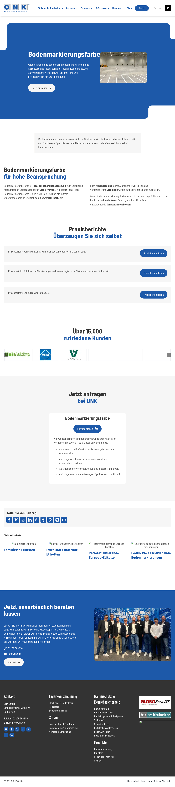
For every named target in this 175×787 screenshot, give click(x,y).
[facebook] (11, 729)
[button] (6, 355)
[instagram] (17, 729)
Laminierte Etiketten (19, 550)
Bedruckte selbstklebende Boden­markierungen (151, 555)
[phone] (11, 735)
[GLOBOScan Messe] (155, 697)
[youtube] (6, 729)
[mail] (6, 735)
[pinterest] (28, 729)
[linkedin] (23, 729)
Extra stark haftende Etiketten (62, 552)
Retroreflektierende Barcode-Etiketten (104, 555)
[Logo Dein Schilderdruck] (155, 713)
